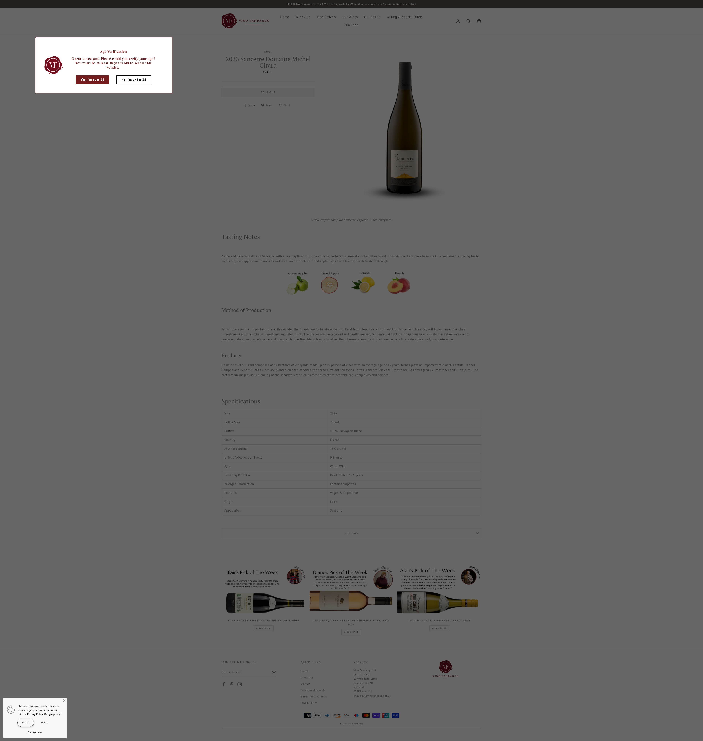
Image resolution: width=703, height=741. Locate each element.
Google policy (52, 714)
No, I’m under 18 (133, 80)
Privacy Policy (35, 714)
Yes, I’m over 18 (92, 80)
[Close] (64, 700)
